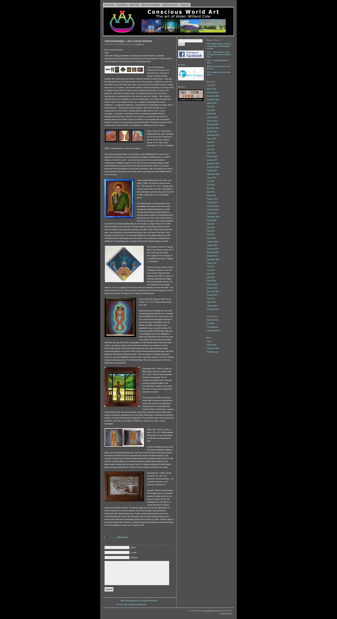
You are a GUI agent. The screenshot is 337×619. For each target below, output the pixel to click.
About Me (134, 5)
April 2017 (210, 149)
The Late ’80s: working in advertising (131, 604)
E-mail (134, 552)
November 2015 (213, 210)
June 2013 (211, 299)
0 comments (139, 44)
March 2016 (211, 195)
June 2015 (211, 227)
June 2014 (211, 270)
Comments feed (213, 348)
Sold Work (211, 323)
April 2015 (210, 235)
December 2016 (213, 164)
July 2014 (210, 267)
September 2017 (213, 135)
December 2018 (213, 96)
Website (134, 557)
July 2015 (210, 224)
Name (134, 547)
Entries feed (211, 345)
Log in (209, 341)
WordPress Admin (226, 613)
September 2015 (213, 217)
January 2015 (212, 245)
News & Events (170, 5)
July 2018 (210, 107)
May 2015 (210, 231)
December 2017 (213, 124)
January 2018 (212, 121)
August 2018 (211, 103)
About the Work (213, 320)
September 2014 (213, 259)
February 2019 (212, 92)
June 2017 (211, 146)
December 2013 (213, 291)
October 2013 (212, 295)
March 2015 (211, 238)
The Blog (109, 5)
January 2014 (212, 288)
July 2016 (210, 181)
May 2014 (210, 274)
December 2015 (213, 206)
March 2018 (211, 114)
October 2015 (212, 213)
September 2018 (213, 100)
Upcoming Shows (213, 331)
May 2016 (210, 188)
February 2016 (212, 199)
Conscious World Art (168, 21)
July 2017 (210, 142)
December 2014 (213, 249)
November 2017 (213, 128)
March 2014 (211, 281)
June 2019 (211, 85)
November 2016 (213, 167)
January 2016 (212, 203)
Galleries (122, 5)
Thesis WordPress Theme (211, 611)
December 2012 (213, 309)
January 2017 (212, 160)
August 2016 (211, 178)
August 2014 (211, 263)
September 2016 (213, 174)
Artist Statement (151, 5)
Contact (184, 5)
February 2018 (212, 117)
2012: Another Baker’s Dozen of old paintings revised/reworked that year (219, 46)
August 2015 (211, 220)
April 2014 (210, 277)
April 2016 (210, 192)
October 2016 (212, 171)
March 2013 (211, 302)
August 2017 (211, 139)
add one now (122, 537)
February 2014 (212, 284)
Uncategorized (212, 327)
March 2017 (211, 153)
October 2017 (212, 132)
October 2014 (212, 256)
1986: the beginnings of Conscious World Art (138, 601)
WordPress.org (212, 352)
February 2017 (212, 156)
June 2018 (211, 110)
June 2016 (211, 185)
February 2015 (212, 242)
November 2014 (213, 252)
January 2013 (212, 306)
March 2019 (211, 89)
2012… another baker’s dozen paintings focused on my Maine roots (219, 54)
